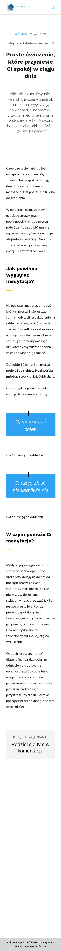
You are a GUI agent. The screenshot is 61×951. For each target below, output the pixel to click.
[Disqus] (30, 800)
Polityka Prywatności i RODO (23, 942)
